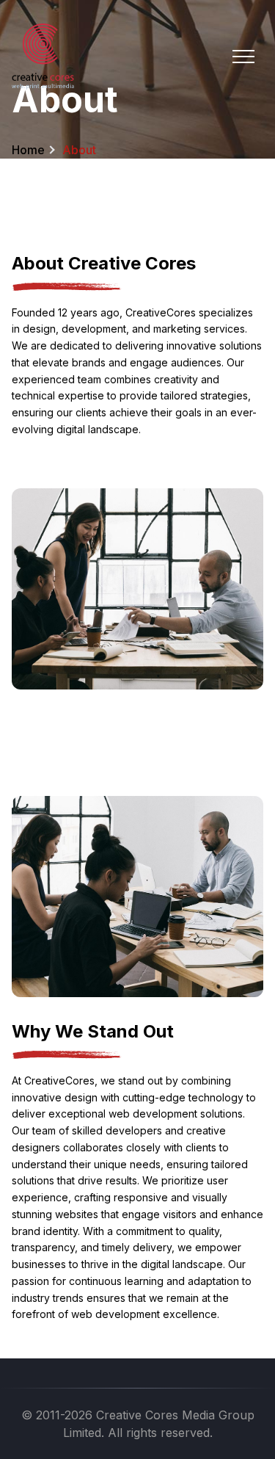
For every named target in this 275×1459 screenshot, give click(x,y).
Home (28, 149)
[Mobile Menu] (243, 56)
